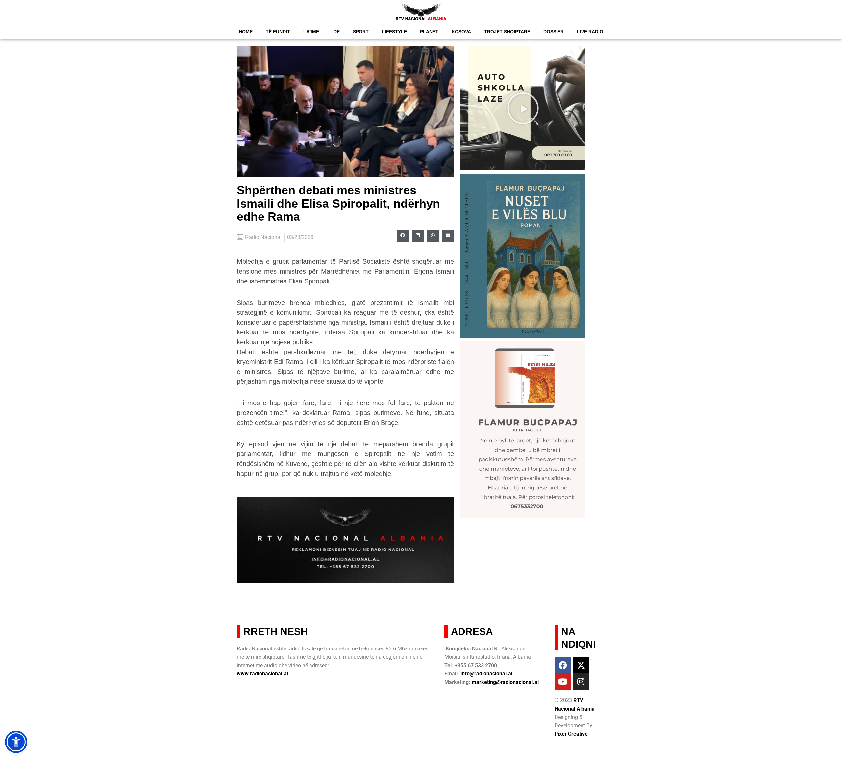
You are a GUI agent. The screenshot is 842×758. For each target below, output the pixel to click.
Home (246, 31)
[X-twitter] (581, 665)
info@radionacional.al (486, 674)
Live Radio (590, 31)
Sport (361, 31)
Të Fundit (278, 31)
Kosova (461, 31)
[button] (403, 236)
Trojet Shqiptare (507, 31)
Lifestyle (394, 31)
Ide (336, 31)
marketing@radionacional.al (505, 682)
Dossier (553, 31)
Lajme (311, 31)
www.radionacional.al (262, 674)
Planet (429, 31)
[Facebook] (563, 665)
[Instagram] (581, 681)
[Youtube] (563, 681)
